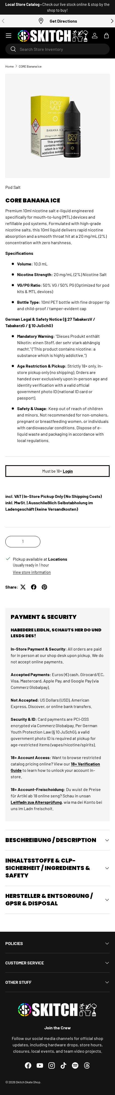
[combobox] (57, 49)
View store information (32, 572)
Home (9, 66)
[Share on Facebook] (33, 587)
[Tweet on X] (23, 587)
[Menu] (8, 35)
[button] (106, 35)
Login (68, 471)
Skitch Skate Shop (28, 1082)
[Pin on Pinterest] (44, 587)
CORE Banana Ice (30, 66)
